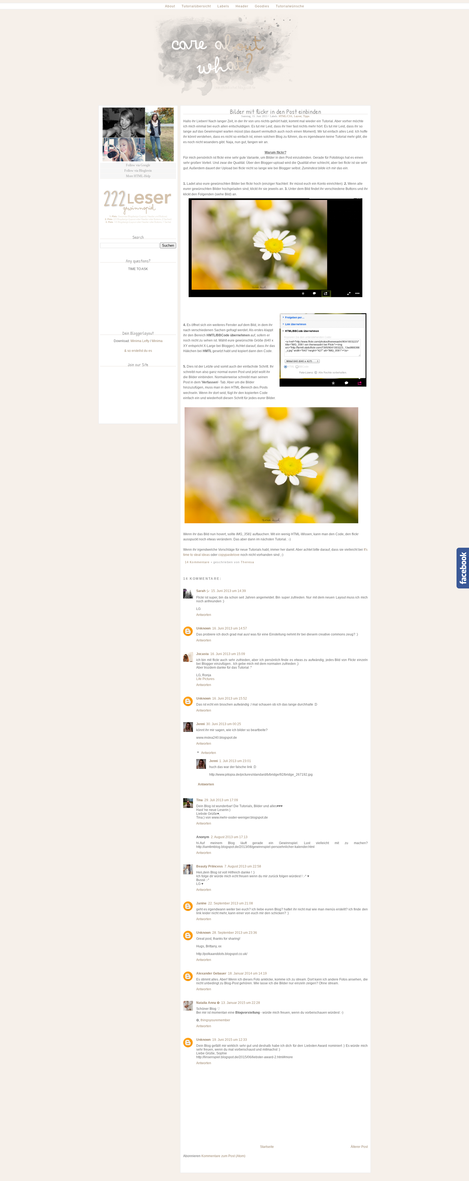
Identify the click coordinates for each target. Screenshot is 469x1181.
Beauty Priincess (209, 866)
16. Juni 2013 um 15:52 (229, 698)
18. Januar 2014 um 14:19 (247, 973)
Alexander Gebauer (211, 973)
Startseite (267, 1147)
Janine (201, 903)
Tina (199, 800)
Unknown (203, 628)
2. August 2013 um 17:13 (229, 837)
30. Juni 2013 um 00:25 (223, 724)
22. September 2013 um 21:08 (230, 903)
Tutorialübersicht (196, 6)
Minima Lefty (140, 341)
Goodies (262, 6)
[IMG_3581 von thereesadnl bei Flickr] (271, 523)
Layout (298, 116)
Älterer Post (359, 1147)
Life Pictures (205, 679)
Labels (223, 6)
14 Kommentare (198, 562)
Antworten (203, 615)
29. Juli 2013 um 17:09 (221, 800)
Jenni (200, 724)
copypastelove (229, 555)
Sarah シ (203, 591)
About (170, 6)
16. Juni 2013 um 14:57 (229, 628)
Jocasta (202, 654)
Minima (157, 341)
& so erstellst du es (138, 351)
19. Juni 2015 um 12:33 (229, 1040)
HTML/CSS (285, 116)
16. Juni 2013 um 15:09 (227, 654)
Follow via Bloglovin (138, 171)
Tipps (306, 116)
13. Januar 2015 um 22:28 (240, 1003)
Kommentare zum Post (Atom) (223, 1156)
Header (242, 6)
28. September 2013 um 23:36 (234, 933)
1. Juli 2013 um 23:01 (235, 761)
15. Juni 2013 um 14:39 (228, 591)
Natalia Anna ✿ (208, 1003)
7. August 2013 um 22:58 (242, 866)
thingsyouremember (215, 1020)
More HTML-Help (138, 176)
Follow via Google (138, 165)
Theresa (247, 562)
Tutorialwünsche (290, 6)
